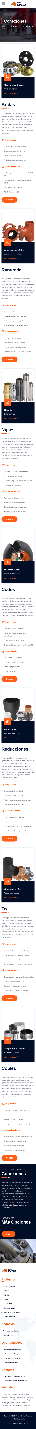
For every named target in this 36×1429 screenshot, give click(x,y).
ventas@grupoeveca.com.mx (14, 1376)
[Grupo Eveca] (18, 4)
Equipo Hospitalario (10, 1316)
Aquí (8, 1234)
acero (14, 1202)
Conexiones (8, 1304)
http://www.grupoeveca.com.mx (15, 1380)
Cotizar (9, 200)
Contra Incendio (9, 1286)
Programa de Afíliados (11, 1331)
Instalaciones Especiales (12, 1349)
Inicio (9, 1423)
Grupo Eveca (20, 1416)
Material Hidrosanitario (12, 1312)
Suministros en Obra (11, 1362)
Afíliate (26, 1423)
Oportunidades (17, 1423)
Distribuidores (8, 1335)
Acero (6, 1299)
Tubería (6, 1291)
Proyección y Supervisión (12, 1358)
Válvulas (6, 1295)
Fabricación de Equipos (12, 1354)
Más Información (10, 93)
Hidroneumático (9, 1308)
